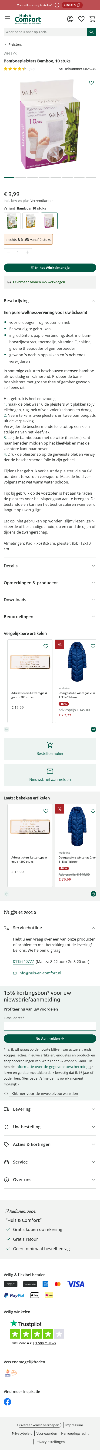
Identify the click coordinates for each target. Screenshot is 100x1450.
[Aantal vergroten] (27, 252)
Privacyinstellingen (50, 1442)
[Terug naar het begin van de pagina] (95, 1417)
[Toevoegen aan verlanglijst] (91, 83)
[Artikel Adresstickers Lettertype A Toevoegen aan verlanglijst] (46, 646)
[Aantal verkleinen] (8, 252)
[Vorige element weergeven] (6, 729)
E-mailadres (13, 1018)
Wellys (10, 53)
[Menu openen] (7, 19)
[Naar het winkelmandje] (92, 19)
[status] (44, 32)
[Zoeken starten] (91, 32)
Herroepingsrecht (75, 1433)
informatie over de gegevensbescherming (52, 1066)
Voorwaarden (47, 1433)
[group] (50, 124)
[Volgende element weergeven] (93, 729)
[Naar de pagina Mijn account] (70, 19)
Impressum (74, 1425)
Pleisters (15, 44)
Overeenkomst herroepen (39, 1425)
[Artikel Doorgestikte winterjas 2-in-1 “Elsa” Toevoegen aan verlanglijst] (93, 646)
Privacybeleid (22, 1433)
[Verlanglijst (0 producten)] (81, 19)
